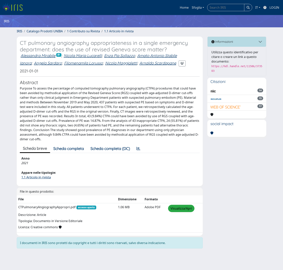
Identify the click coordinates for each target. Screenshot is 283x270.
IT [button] (256, 7)
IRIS (19, 31)
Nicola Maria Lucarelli (83, 55)
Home (184, 7)
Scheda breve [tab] (35, 148)
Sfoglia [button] (197, 7)
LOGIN (274, 7)
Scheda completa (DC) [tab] (110, 148)
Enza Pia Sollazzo (119, 55)
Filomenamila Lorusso (83, 63)
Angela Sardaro (48, 63)
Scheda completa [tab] (68, 148)
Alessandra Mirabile (38, 55)
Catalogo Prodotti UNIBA (45, 31)
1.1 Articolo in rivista (119, 31)
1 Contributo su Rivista (83, 31)
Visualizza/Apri (181, 208)
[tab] (138, 149)
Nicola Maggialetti (121, 63)
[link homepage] (14, 7)
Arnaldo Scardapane (157, 63)
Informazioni (223, 41)
